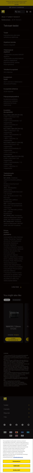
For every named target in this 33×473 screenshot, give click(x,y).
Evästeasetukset (16, 461)
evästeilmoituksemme (18, 457)
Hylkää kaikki (17, 465)
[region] (16, 456)
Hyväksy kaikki (16, 470)
